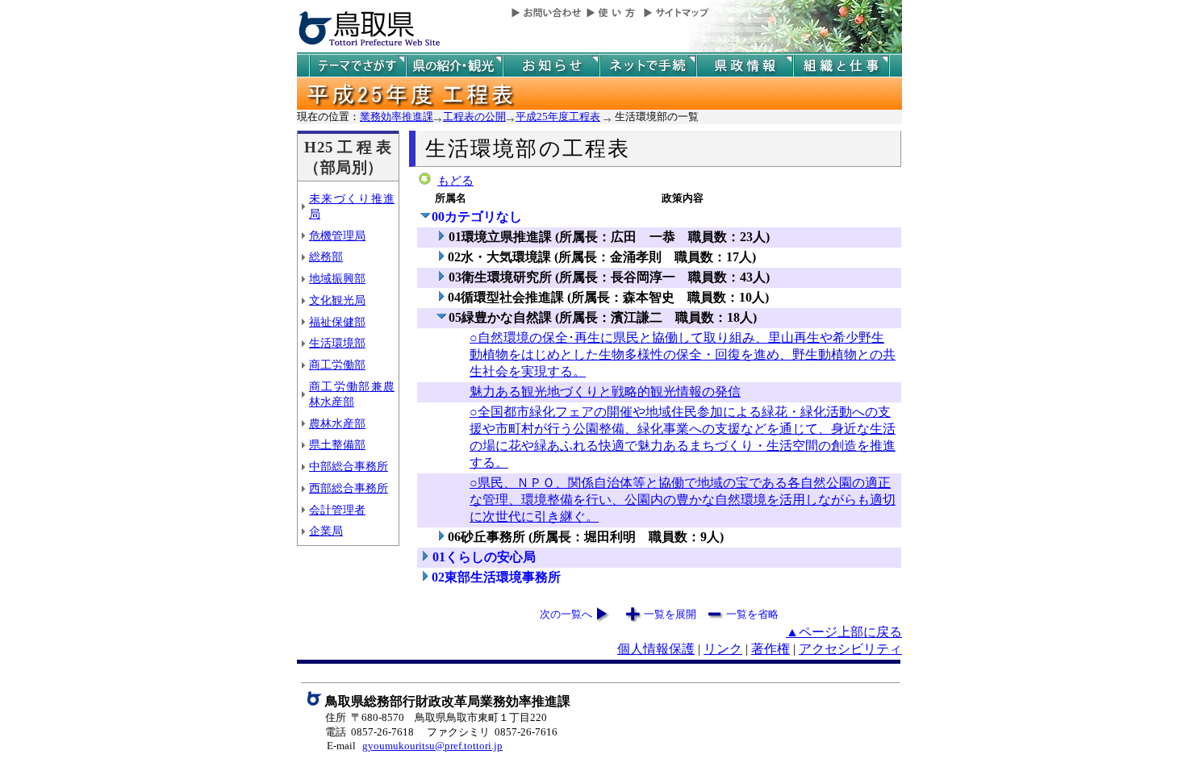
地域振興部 (337, 278)
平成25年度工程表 (558, 116)
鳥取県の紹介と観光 (454, 66)
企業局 (326, 530)
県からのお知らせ (551, 66)
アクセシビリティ (850, 649)
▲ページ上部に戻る (844, 632)
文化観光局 (337, 300)
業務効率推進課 (396, 116)
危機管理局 (337, 235)
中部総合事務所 (348, 466)
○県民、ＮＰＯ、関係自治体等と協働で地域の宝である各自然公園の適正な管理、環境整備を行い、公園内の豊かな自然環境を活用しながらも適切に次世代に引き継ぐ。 (683, 499)
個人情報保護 (656, 649)
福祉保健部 (337, 321)
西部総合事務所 (348, 487)
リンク (723, 649)
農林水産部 (337, 423)
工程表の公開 (474, 116)
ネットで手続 (647, 66)
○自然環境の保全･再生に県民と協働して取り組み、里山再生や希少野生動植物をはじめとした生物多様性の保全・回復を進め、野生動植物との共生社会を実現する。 (683, 354)
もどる (455, 180)
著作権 (770, 649)
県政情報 (744, 66)
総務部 (326, 256)
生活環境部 (337, 342)
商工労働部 (337, 364)
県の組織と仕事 (841, 66)
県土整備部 (337, 444)
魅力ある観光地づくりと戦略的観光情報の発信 (605, 391)
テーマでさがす (357, 66)
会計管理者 (337, 509)
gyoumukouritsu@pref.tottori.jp (432, 746)
